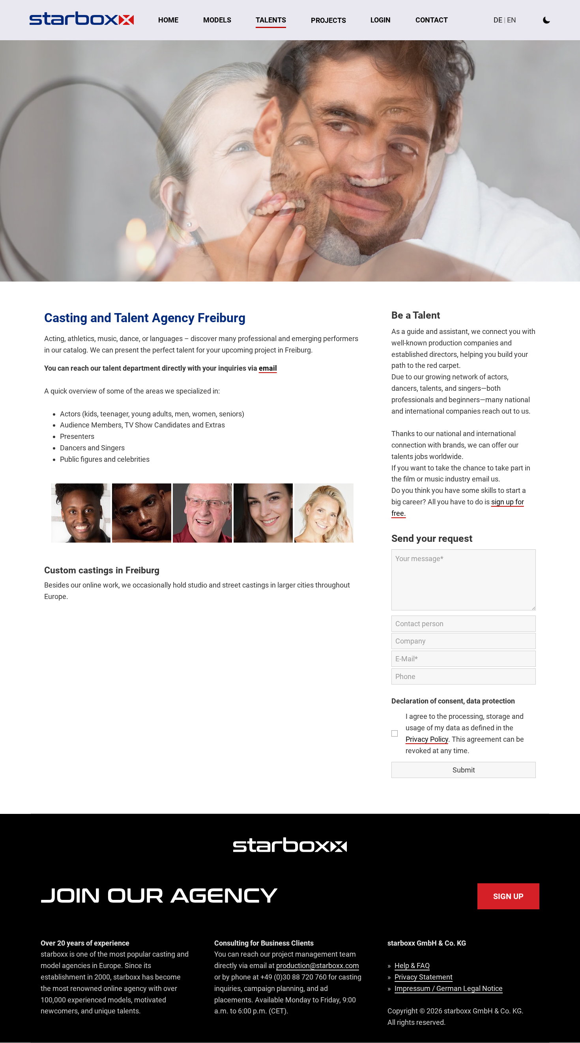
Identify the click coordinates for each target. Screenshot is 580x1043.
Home (168, 20)
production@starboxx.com (317, 965)
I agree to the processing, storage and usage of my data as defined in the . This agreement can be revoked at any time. (465, 733)
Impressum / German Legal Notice (449, 988)
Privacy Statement (424, 977)
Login (380, 20)
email (268, 368)
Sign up (508, 896)
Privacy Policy (427, 739)
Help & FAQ (412, 965)
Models (217, 20)
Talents (271, 20)
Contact (431, 20)
